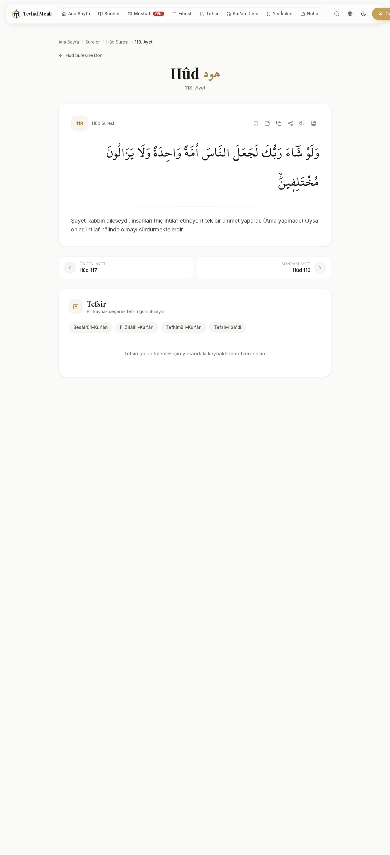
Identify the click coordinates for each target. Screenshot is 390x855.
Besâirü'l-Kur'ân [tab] (90, 327)
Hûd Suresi (117, 41)
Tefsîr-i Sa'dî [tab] (227, 327)
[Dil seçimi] (350, 14)
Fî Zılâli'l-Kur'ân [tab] (137, 327)
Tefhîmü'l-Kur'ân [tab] (184, 327)
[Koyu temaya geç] (363, 14)
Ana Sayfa (68, 41)
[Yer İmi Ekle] (255, 123)
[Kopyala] (278, 123)
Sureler (92, 41)
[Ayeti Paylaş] (290, 123)
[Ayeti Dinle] (301, 123)
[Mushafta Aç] (313, 123)
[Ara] (337, 14)
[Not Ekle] (267, 123)
